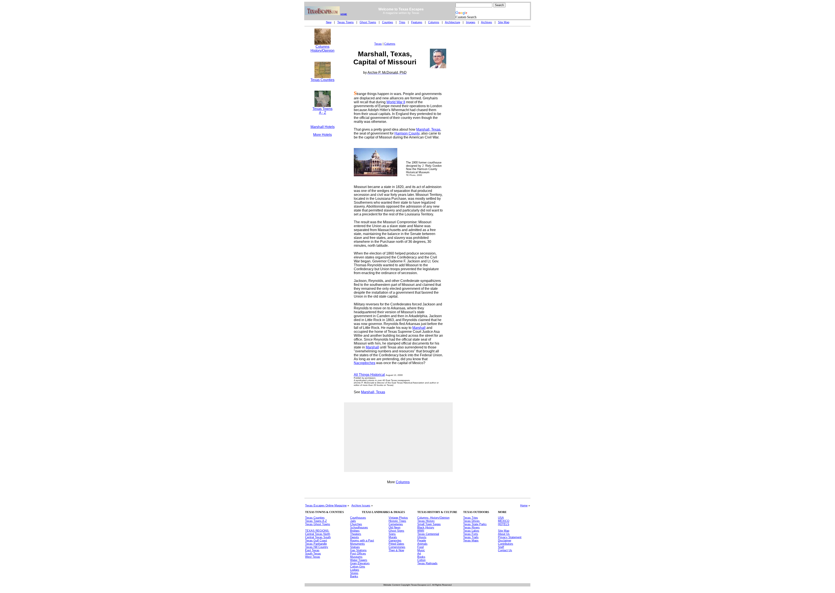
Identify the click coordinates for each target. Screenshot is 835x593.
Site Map (503, 22)
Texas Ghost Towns (317, 524)
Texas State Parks (475, 524)
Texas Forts (470, 534)
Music (421, 550)
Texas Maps (471, 540)
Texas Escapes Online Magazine (326, 505)
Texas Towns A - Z (322, 111)
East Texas (312, 550)
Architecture (452, 22)
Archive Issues (360, 505)
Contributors (505, 543)
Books (421, 556)
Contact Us (505, 550)
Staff (501, 547)
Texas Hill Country (316, 547)
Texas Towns (345, 22)
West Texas (312, 556)
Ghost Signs (396, 530)
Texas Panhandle (316, 543)
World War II (395, 102)
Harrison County (406, 133)
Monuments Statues (357, 545)
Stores (354, 573)
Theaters (355, 534)
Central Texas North (317, 534)
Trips (402, 22)
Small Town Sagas (429, 524)
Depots (354, 537)
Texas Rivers (471, 527)
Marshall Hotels (323, 127)
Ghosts (421, 537)
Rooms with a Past (362, 540)
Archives (486, 22)
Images (470, 22)
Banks (354, 576)
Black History (425, 527)
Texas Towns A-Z (316, 521)
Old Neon (394, 527)
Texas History (426, 521)
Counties (387, 22)
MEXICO (503, 521)
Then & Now (396, 550)
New (328, 22)
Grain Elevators (360, 563)
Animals (422, 543)
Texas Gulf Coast (316, 540)
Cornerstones (397, 547)
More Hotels (322, 135)
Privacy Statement (509, 537)
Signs (392, 534)
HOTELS (503, 524)
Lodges (354, 569)
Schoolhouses (359, 527)
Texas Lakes (471, 530)
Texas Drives (471, 521)
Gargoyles (395, 540)
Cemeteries (396, 524)
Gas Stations (358, 550)
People (421, 540)
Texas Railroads (427, 563)
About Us (504, 534)
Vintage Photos (398, 517)
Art (419, 553)
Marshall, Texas (428, 129)
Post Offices (358, 553)
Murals (393, 537)
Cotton (421, 560)
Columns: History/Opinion (433, 517)
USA (501, 517)
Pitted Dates (396, 543)
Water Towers (358, 560)
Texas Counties (322, 80)
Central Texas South (318, 537)
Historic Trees (397, 521)
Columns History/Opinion (322, 48)
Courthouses (358, 517)
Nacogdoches (364, 363)
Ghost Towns (368, 22)
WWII (420, 530)
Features (416, 22)
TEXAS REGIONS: (317, 530)
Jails (353, 521)
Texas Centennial (428, 534)
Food (420, 547)
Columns (433, 22)
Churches (356, 524)
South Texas (313, 553)
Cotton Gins (357, 566)
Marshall (419, 328)
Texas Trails (471, 537)
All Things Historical (369, 374)
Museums (356, 556)
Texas (378, 43)
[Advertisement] (322, 209)
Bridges (355, 530)
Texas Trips (470, 517)
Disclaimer (504, 540)
